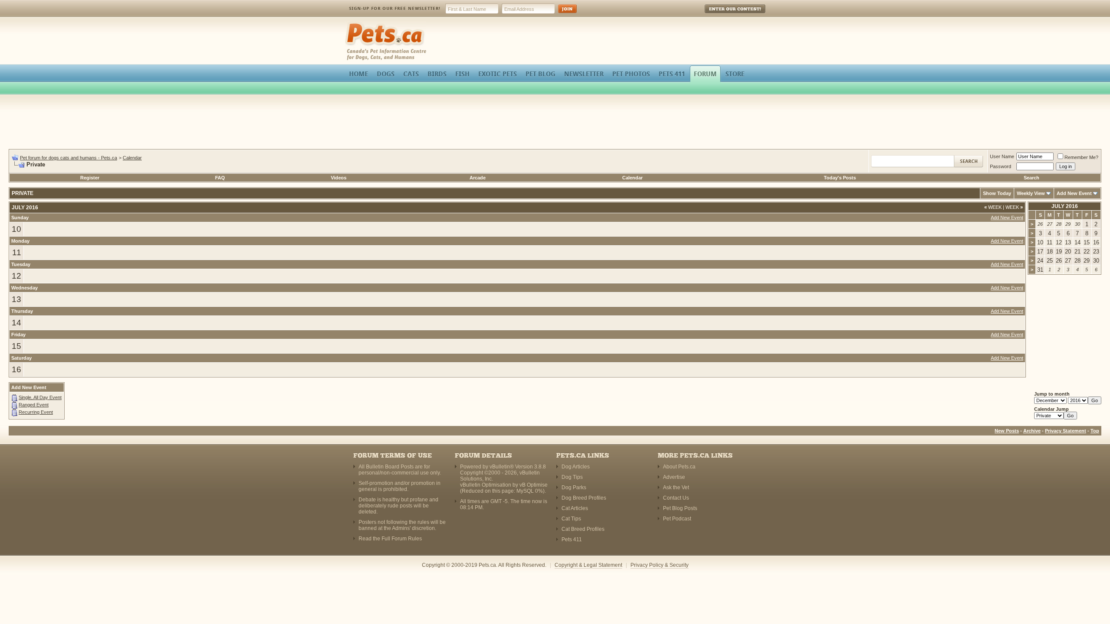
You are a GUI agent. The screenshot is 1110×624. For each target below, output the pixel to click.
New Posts (1007, 430)
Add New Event (1074, 193)
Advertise (674, 477)
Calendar (132, 157)
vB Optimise (533, 485)
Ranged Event (34, 404)
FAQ (220, 177)
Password (1000, 166)
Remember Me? (1081, 157)
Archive (1032, 430)
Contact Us (676, 498)
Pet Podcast (677, 519)
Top (1094, 430)
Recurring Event (36, 412)
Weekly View (1031, 193)
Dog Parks (574, 487)
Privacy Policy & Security (659, 565)
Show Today (997, 193)
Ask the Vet (676, 487)
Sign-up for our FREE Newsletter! (395, 8)
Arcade (478, 177)
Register (89, 177)
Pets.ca (354, 24)
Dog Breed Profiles (584, 498)
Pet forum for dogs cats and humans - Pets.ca (68, 157)
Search (1031, 177)
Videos (338, 177)
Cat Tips (571, 519)
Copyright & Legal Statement (588, 565)
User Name (1002, 156)
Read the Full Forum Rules (390, 539)
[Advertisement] (555, 123)
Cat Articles (575, 508)
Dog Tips (572, 477)
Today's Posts (840, 177)
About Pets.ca (679, 467)
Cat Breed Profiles (583, 529)
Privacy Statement (1065, 430)
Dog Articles (576, 467)
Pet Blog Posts (680, 508)
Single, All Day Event (40, 397)
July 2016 (1064, 206)
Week (993, 207)
